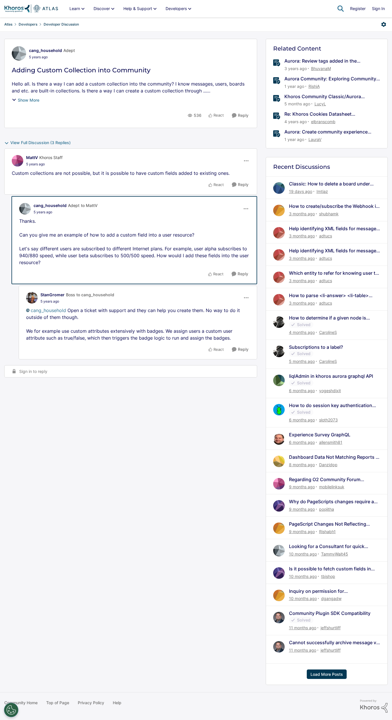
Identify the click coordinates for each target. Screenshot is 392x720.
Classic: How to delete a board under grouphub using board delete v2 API (329, 184)
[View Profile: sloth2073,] (279, 409)
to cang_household (95, 294)
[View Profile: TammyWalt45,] (279, 550)
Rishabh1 (327, 531)
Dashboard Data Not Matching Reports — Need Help (334, 457)
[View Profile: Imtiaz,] (279, 188)
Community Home (21, 702)
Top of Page (57, 702)
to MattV (89, 205)
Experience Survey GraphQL (319, 435)
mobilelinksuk (331, 486)
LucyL (320, 103)
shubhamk (329, 213)
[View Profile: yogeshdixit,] (279, 380)
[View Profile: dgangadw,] (279, 595)
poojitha (326, 509)
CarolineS (328, 332)
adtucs (325, 235)
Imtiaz (322, 191)
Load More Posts (327, 674)
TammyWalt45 (334, 553)
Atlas (8, 24)
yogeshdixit (330, 390)
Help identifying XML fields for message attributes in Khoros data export (332, 229)
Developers (28, 24)
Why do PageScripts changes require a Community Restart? (331, 502)
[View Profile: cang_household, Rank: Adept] (19, 53)
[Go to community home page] (31, 8)
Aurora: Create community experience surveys (326, 132)
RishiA (314, 86)
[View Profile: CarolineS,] (279, 322)
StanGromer (52, 294)
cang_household (45, 50)
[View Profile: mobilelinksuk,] (279, 483)
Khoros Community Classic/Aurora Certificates (322, 97)
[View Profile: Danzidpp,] (279, 461)
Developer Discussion (61, 24)
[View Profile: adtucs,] (279, 233)
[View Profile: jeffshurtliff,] (279, 617)
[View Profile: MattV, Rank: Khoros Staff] (17, 161)
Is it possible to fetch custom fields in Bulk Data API (330, 569)
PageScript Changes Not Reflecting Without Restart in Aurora (327, 524)
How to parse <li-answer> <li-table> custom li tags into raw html (329, 296)
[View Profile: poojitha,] (279, 506)
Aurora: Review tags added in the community (320, 61)
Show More (28, 100)
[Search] (340, 8)
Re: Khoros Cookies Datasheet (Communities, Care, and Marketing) (324, 114)
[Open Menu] (384, 24)
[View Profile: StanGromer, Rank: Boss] (32, 297)
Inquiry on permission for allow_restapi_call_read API (318, 591)
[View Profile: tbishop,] (279, 573)
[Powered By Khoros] (374, 706)
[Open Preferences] (11, 710)
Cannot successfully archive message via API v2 (334, 643)
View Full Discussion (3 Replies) (40, 142)
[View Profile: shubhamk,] (279, 210)
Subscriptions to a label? (316, 347)
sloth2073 (328, 419)
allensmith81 (330, 442)
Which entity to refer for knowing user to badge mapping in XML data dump (333, 273)
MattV (32, 157)
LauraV (314, 139)
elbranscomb (323, 121)
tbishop (328, 576)
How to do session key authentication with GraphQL (330, 405)
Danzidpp (328, 464)
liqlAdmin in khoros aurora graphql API (331, 376)
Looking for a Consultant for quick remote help (326, 546)
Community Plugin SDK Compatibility (329, 613)
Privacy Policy (91, 702)
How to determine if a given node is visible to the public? (327, 318)
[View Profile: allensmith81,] (279, 439)
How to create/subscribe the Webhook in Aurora (334, 206)
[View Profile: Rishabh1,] (279, 528)
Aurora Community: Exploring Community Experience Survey (330, 79)
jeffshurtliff (331, 627)
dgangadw (331, 598)
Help (117, 702)
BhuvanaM (321, 68)
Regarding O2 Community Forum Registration (324, 480)
